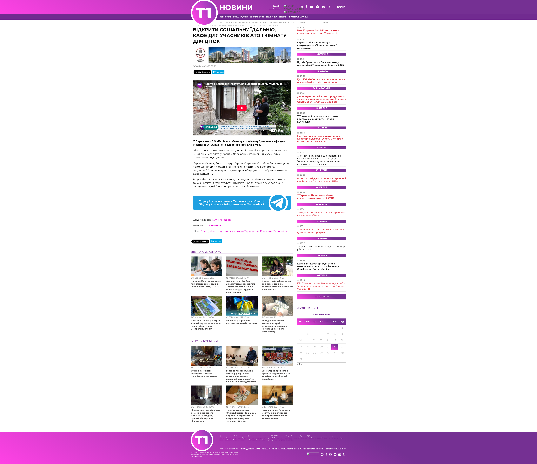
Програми (243, 22)
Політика (271, 17)
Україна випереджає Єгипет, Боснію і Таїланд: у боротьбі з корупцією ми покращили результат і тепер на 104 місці (241, 415)
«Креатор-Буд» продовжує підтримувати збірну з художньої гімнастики (317, 45)
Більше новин (322, 297)
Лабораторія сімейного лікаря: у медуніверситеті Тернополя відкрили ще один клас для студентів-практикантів (240, 286)
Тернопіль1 (281, 231)
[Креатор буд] (242, 55)
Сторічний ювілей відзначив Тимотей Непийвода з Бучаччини (204, 374)
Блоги (291, 22)
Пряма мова (279, 22)
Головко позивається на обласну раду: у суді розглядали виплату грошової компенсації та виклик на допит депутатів (241, 376)
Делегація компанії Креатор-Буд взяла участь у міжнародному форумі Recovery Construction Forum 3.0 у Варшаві (321, 99)
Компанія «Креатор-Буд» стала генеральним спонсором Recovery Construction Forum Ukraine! (318, 266)
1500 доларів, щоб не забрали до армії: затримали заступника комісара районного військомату (274, 326)
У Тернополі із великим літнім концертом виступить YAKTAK (315, 197)
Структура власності (336, 449)
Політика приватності (282, 449)
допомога (226, 231)
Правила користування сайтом (309, 449)
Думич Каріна (222, 219)
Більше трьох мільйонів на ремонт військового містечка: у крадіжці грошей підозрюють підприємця (205, 415)
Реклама (266, 449)
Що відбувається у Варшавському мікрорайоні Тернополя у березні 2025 (320, 63)
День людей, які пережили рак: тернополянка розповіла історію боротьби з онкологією (277, 285)
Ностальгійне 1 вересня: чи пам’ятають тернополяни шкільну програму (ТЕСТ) (206, 284)
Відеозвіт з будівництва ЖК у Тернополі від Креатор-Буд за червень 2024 (321, 180)
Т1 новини (266, 231)
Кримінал (293, 17)
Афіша (304, 17)
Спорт (282, 17)
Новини (236, 7)
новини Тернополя (246, 231)
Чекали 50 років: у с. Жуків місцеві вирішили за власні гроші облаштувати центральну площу (206, 324)
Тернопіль (226, 17)
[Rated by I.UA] (313, 455)
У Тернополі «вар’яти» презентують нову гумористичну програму (320, 231)
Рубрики (256, 22)
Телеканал (300, 22)
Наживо (267, 22)
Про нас (224, 449)
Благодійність (210, 231)
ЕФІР (341, 6)
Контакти (233, 449)
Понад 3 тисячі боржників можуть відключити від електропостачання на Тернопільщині (276, 414)
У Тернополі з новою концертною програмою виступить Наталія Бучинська (317, 119)
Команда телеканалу (250, 449)
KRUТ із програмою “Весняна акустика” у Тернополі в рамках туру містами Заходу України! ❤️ (321, 286)
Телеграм (219, 72)
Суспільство (257, 17)
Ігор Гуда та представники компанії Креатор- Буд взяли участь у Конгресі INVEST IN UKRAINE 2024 (320, 139)
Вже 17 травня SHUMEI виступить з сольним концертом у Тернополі (318, 32)
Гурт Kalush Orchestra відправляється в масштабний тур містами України (321, 81)
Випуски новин (227, 22)
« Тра (299, 364)
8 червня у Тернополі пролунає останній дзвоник (241, 322)
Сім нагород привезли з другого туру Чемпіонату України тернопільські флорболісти (276, 375)
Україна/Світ (240, 17)
